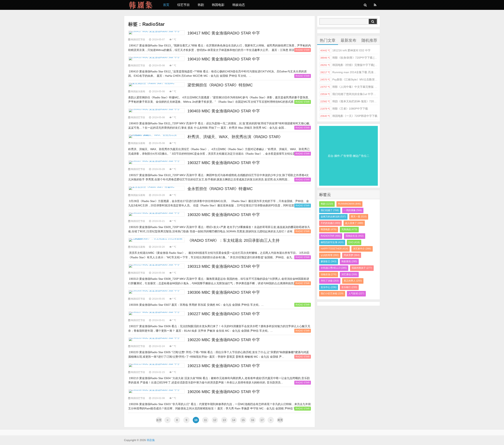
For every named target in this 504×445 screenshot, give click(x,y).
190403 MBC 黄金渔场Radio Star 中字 (223, 111)
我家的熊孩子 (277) (362, 268)
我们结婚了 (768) (330, 210)
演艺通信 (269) (349, 274)
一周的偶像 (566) (353, 210)
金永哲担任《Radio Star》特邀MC (220, 188)
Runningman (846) (349, 203)
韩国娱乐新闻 (138, 91)
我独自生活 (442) (355, 236)
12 (214, 420)
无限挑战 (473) (349, 229)
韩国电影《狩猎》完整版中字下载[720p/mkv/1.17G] (349, 64)
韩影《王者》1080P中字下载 (344, 108)
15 (243, 420)
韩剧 (201, 4)
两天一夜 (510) (359, 216)
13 (224, 420)
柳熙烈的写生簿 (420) (332, 242)
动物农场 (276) (328, 274)
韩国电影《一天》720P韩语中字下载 (348, 115)
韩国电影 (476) (328, 229)
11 (205, 420)
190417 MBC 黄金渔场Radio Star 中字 (223, 33)
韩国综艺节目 (138, 39)
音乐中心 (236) (328, 287)
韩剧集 (140, 5)
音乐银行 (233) (349, 287)
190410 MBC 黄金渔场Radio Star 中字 (223, 59)
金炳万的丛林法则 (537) (333, 216)
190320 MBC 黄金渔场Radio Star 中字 (223, 214)
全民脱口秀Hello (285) (334, 268)
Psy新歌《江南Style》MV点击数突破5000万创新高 (349, 79)
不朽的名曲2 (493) (330, 223)
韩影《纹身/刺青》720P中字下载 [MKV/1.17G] (349, 57)
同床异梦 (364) (351, 255)
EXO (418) (354, 242)
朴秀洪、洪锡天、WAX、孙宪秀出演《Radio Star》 (235, 137)
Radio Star (303, 50)
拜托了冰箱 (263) (330, 280)
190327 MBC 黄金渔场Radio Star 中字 (223, 163)
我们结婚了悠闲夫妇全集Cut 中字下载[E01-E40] (349, 94)
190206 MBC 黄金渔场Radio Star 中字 (223, 392)
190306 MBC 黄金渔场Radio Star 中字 (223, 292)
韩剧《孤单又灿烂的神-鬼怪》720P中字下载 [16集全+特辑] (349, 101)
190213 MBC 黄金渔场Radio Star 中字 (223, 366)
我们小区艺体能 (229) (332, 293)
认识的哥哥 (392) (330, 255)
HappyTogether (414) (334, 248)
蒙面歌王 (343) (328, 261)
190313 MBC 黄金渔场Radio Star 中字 (223, 266)
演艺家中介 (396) (362, 248)
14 (233, 420)
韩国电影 (218, 4)
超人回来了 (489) (354, 223)
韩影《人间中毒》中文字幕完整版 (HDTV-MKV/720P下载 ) (349, 86)
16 (252, 420)
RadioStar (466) (331, 236)
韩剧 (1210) (327, 203)
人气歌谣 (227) (356, 293)
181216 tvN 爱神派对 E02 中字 (345, 50)
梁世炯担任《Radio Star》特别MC (220, 85)
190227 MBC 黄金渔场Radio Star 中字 (223, 314)
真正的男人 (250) (353, 280)
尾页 (280, 420)
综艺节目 (183, 4)
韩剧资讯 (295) (349, 261)
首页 (166, 4)
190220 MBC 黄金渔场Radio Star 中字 (223, 340)
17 (262, 420)
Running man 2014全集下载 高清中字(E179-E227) (349, 72)
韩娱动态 (238, 4)
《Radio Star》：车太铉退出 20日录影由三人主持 (233, 240)
